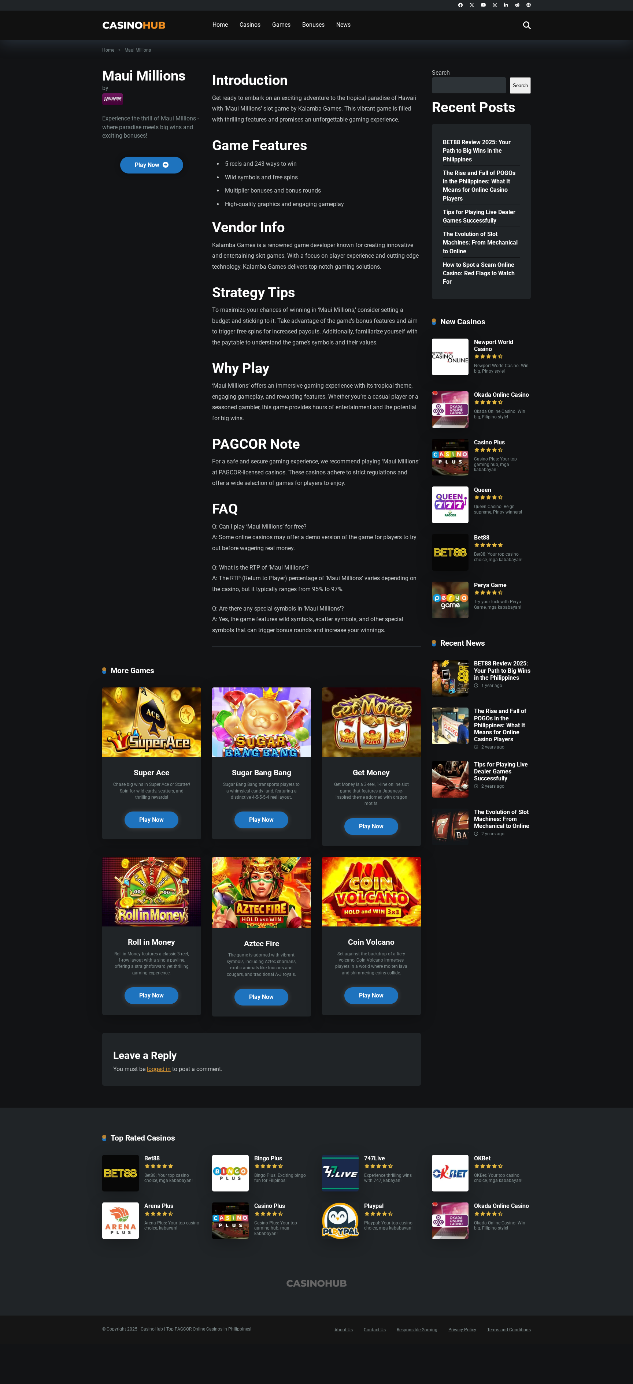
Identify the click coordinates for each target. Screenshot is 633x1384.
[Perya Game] (450, 616)
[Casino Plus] (450, 473)
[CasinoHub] (134, 22)
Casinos (250, 24)
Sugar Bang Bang (261, 772)
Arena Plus (158, 1205)
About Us (343, 1329)
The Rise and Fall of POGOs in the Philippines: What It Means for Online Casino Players (479, 185)
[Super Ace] (151, 754)
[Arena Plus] (120, 1237)
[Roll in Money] (151, 924)
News (343, 24)
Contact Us (375, 1329)
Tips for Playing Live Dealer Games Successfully (479, 216)
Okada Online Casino (501, 394)
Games (281, 24)
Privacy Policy (462, 1329)
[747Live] (340, 1189)
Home (220, 24)
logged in (159, 1069)
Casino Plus (489, 442)
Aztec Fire (261, 943)
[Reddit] (517, 5)
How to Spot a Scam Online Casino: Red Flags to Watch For (479, 273)
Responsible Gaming (417, 1329)
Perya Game (490, 585)
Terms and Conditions (509, 1329)
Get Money (371, 772)
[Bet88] (450, 568)
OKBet (482, 1158)
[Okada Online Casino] (450, 425)
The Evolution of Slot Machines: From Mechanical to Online (480, 242)
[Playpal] (340, 1237)
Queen (482, 489)
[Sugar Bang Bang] (261, 754)
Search (441, 72)
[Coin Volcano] (371, 924)
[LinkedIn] (506, 5)
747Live (374, 1158)
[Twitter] (472, 5)
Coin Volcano (371, 942)
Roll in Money (151, 942)
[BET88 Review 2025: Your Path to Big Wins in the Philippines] (450, 694)
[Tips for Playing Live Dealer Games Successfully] (450, 795)
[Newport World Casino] (450, 373)
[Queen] (450, 521)
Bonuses (313, 24)
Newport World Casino (493, 345)
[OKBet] (450, 1189)
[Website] (528, 5)
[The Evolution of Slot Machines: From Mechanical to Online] (450, 843)
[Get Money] (371, 754)
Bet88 (481, 537)
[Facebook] (460, 5)
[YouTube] (483, 5)
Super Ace (151, 772)
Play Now (148, 164)
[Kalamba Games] (112, 99)
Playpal (374, 1205)
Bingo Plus (268, 1158)
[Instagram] (495, 5)
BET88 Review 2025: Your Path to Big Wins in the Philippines (477, 151)
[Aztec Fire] (261, 925)
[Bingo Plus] (230, 1189)
